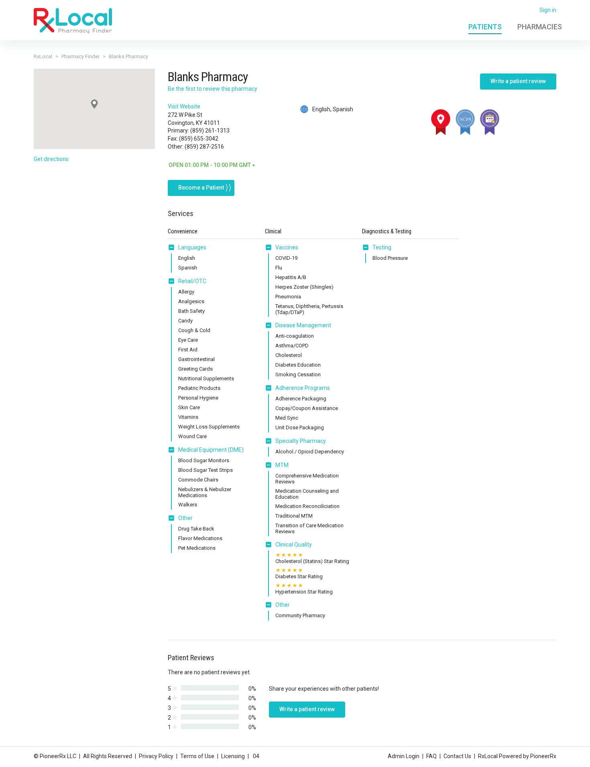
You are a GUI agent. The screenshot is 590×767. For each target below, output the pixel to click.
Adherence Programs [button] (302, 388)
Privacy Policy (156, 756)
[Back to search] (73, 20)
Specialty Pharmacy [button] (300, 441)
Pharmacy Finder (80, 56)
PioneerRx (543, 756)
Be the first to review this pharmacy (212, 89)
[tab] (187, 247)
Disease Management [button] (303, 325)
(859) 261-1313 (210, 130)
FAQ (431, 756)
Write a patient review (518, 81)
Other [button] (185, 518)
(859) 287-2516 (204, 146)
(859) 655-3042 (198, 138)
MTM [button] (282, 465)
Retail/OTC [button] (192, 281)
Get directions (51, 159)
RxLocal (43, 56)
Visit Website (184, 106)
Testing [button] (381, 247)
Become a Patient (201, 187)
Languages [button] (192, 247)
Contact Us (457, 756)
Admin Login (403, 756)
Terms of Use (197, 756)
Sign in (547, 10)
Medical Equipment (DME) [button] (211, 450)
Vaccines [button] (286, 247)
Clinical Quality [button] (293, 544)
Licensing (233, 756)
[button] (173, 247)
